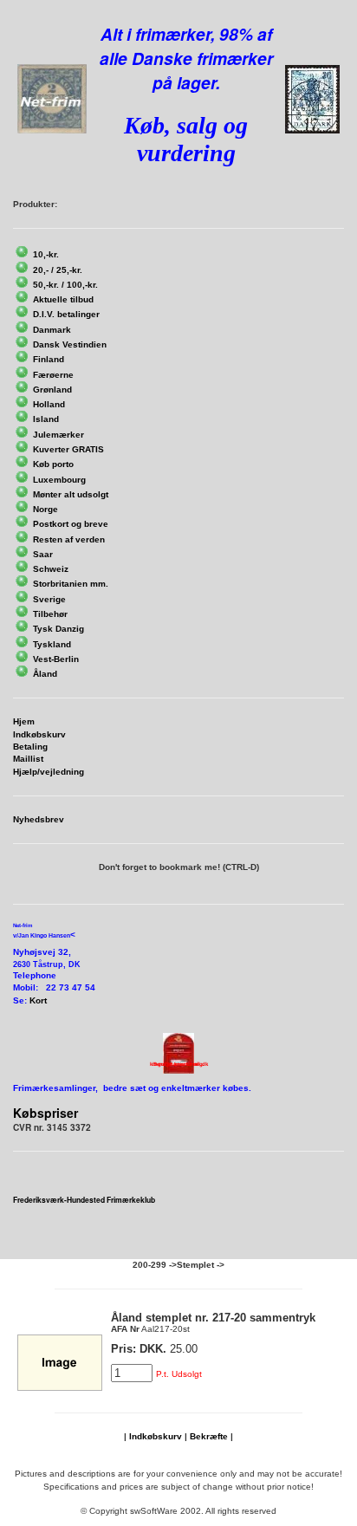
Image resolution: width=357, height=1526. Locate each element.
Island (46, 419)
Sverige (49, 599)
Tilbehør (50, 614)
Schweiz (50, 569)
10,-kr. (46, 254)
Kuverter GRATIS (68, 449)
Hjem (24, 721)
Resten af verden (69, 539)
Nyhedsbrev (38, 819)
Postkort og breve (70, 524)
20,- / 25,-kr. (57, 270)
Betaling (30, 746)
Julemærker (58, 434)
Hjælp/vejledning (48, 771)
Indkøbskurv (39, 734)
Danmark (52, 329)
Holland (49, 404)
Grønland (52, 389)
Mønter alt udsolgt (70, 494)
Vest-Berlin (56, 659)
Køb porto (53, 464)
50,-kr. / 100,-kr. (65, 284)
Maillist (28, 758)
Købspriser (45, 1112)
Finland (48, 359)
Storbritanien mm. (70, 583)
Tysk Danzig (58, 628)
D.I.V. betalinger (66, 314)
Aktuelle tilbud (63, 299)
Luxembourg (59, 479)
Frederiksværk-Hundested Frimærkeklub (84, 1199)
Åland (45, 674)
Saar (43, 554)
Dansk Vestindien (70, 344)
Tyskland (52, 644)
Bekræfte (209, 1436)
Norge (45, 509)
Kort (38, 1000)
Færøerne (53, 375)
